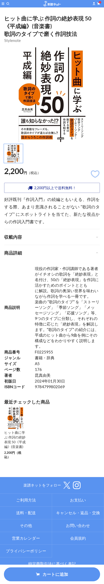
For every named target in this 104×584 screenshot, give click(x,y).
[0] (98, 4)
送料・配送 (26, 512)
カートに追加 (55, 574)
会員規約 (78, 538)
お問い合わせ (78, 525)
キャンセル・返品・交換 (78, 512)
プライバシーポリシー (26, 551)
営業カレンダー (26, 538)
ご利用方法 (26, 500)
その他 (26, 525)
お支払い (78, 500)
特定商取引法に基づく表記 (52, 563)
